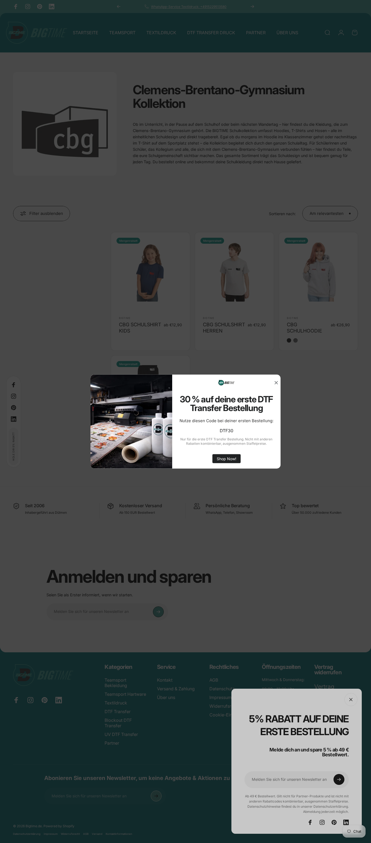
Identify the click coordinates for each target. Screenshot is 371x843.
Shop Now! (226, 458)
